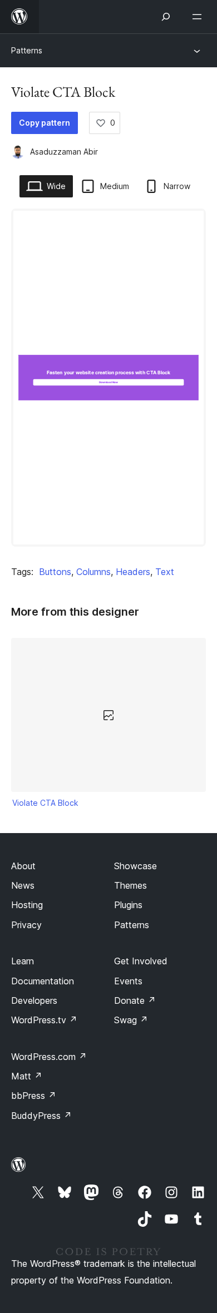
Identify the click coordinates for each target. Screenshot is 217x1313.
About (23, 865)
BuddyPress (41, 1115)
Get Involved (140, 961)
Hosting (27, 904)
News (22, 885)
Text (164, 571)
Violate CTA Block (45, 802)
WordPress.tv (44, 1019)
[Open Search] (165, 16)
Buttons (55, 571)
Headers (133, 571)
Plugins (128, 904)
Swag (131, 1019)
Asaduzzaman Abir (64, 151)
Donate (135, 1000)
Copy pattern (44, 122)
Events (128, 981)
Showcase (135, 865)
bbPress (33, 1095)
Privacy (26, 924)
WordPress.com (49, 1056)
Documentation (42, 981)
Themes (130, 885)
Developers (34, 1000)
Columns (93, 571)
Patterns (26, 50)
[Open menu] (199, 16)
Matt (26, 1076)
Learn (22, 961)
